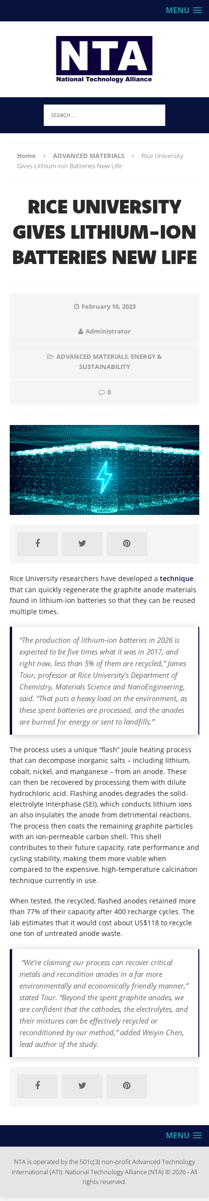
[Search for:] (104, 114)
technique (176, 578)
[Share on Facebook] (37, 544)
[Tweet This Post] (82, 544)
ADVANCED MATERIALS (92, 356)
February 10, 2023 (109, 306)
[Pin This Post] (126, 544)
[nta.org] (104, 59)
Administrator (108, 331)
